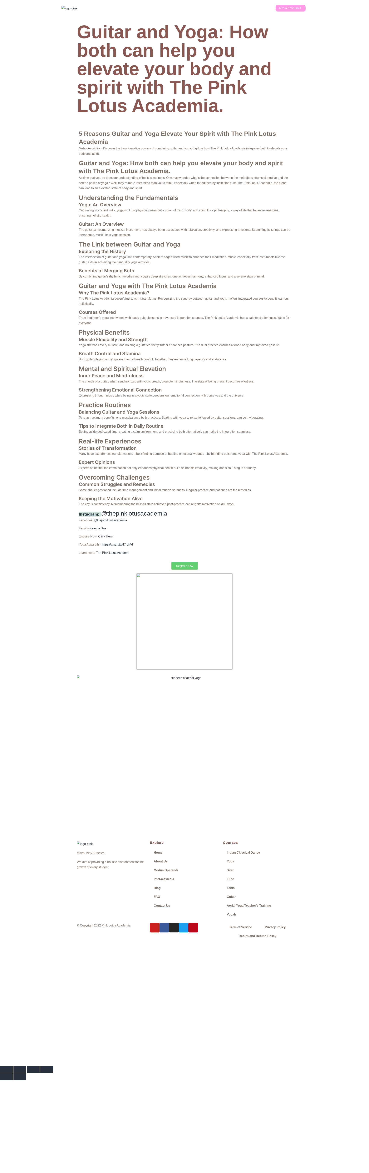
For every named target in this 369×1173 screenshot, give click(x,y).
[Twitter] (183, 927)
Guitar (231, 896)
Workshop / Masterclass (175, 8)
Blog (157, 888)
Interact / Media (205, 8)
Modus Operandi (166, 870)
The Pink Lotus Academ (112, 552)
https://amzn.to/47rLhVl (117, 544)
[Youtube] (155, 927)
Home (116, 8)
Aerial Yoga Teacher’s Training (249, 905)
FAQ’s (244, 8)
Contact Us (261, 8)
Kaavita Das (98, 528)
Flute (230, 879)
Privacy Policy (275, 927)
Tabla (231, 888)
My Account (290, 8)
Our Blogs (227, 8)
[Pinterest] (193, 927)
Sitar (230, 870)
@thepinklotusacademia (134, 513)
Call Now (80, 1034)
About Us (132, 8)
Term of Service (240, 927)
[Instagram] (174, 927)
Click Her (104, 536)
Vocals (232, 914)
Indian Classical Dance (243, 852)
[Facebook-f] (164, 927)
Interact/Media (164, 879)
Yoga (230, 861)
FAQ (157, 896)
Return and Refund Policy (257, 936)
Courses (149, 8)
